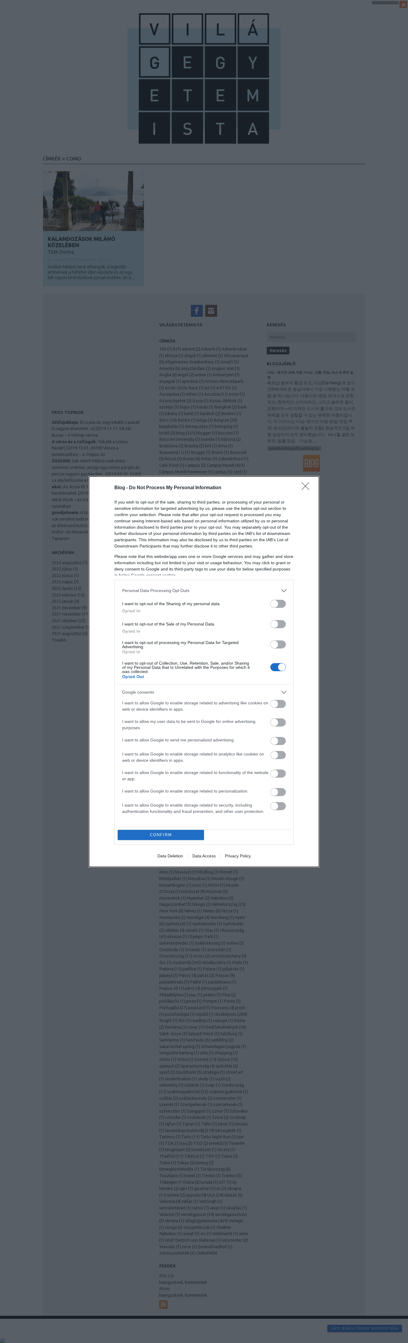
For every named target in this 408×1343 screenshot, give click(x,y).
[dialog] (204, 671)
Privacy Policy (238, 855)
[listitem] (204, 591)
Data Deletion (170, 855)
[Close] (307, 488)
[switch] (278, 604)
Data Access (204, 855)
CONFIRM (161, 835)
